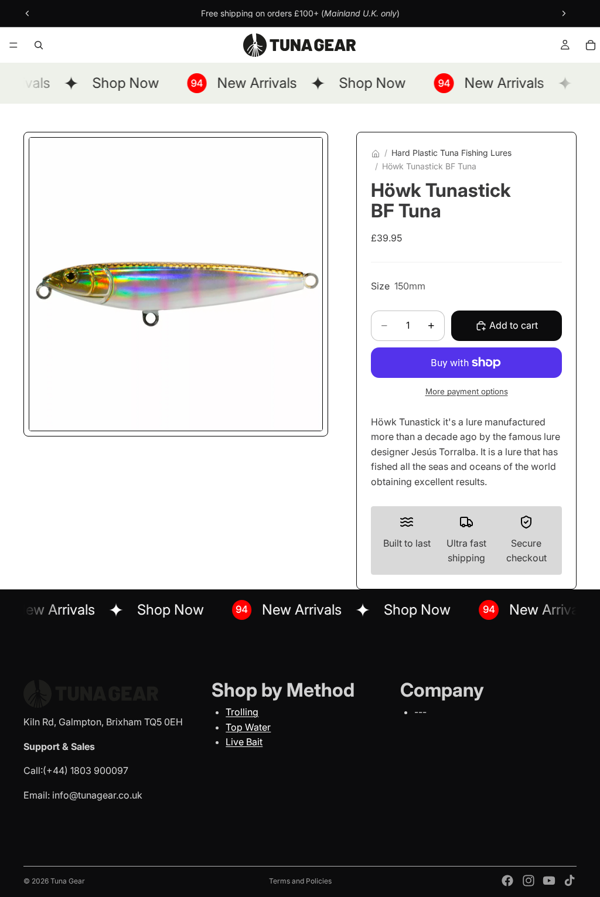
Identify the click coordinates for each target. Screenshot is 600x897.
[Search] (39, 45)
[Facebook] (507, 881)
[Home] (375, 153)
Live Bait (244, 742)
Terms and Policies (300, 880)
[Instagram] (528, 881)
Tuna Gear (67, 880)
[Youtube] (549, 881)
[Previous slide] (27, 13)
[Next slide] (564, 13)
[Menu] (13, 45)
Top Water (248, 727)
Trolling (242, 712)
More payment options (466, 391)
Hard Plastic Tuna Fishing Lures (451, 153)
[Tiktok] (569, 881)
